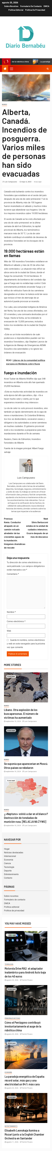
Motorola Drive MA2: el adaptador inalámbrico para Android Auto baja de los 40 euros (25, 972)
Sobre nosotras (11, 6)
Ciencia (7, 863)
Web (9, 631)
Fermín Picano (27, 980)
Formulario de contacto (31, 6)
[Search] (47, 68)
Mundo (4, 104)
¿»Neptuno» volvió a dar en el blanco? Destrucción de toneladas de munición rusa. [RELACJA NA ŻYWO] (26, 817)
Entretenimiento (11, 874)
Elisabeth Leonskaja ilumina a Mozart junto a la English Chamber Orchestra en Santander (24, 1134)
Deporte (8, 870)
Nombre (11, 612)
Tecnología (9, 867)
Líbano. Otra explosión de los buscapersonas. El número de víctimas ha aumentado (21, 713)
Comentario (13, 574)
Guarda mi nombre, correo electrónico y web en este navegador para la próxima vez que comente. (26, 644)
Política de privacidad (35, 10)
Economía (8, 859)
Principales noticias (12, 1018)
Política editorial (15, 10)
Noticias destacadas (13, 852)
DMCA (46, 6)
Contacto (8, 878)
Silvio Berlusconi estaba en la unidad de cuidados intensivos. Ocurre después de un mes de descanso (37, 528)
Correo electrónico (16, 621)
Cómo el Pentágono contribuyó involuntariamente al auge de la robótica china (23, 1026)
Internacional (10, 856)
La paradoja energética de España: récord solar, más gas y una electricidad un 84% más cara (25, 1080)
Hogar (7, 849)
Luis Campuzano (10, 182)
